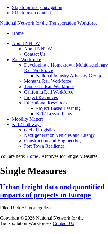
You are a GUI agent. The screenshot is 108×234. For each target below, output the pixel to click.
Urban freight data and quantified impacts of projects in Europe (52, 191)
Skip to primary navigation (37, 7)
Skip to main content (31, 12)
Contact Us (63, 223)
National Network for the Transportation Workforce (49, 23)
